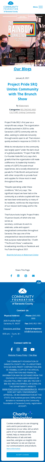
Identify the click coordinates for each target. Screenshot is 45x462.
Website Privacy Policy (17, 355)
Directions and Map (11, 328)
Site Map (33, 355)
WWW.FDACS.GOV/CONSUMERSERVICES (19, 389)
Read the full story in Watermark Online (22, 255)
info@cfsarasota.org (33, 331)
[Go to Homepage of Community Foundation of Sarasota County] (10, 6)
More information (13, 448)
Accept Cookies (22, 455)
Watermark (24, 105)
